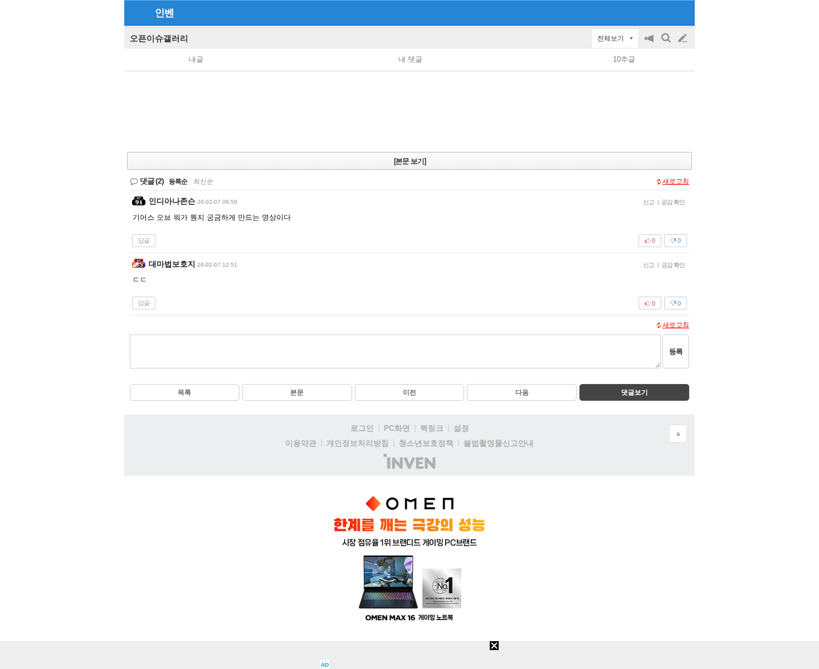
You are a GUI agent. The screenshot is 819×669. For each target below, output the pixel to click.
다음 (522, 392)
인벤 (164, 12)
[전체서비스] (682, 12)
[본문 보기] (410, 161)
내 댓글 (410, 59)
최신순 (203, 181)
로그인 (362, 428)
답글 (143, 240)
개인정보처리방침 (357, 443)
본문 (297, 392)
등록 (675, 351)
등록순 (178, 181)
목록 (184, 392)
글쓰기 (683, 38)
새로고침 (675, 181)
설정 (461, 428)
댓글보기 (634, 392)
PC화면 (397, 428)
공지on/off (650, 43)
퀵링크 (431, 428)
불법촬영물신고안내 (499, 443)
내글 (196, 59)
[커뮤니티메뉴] (136, 12)
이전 (409, 392)
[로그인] (662, 12)
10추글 (624, 59)
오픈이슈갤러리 (159, 38)
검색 (667, 43)
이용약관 (300, 443)
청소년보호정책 (426, 443)
